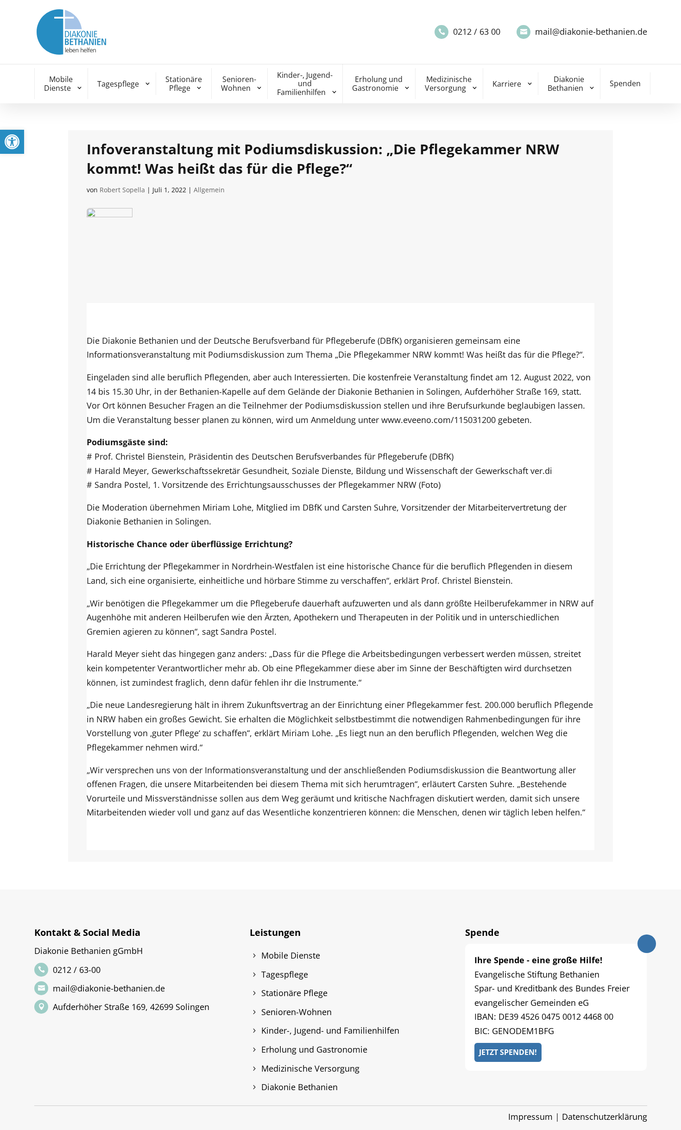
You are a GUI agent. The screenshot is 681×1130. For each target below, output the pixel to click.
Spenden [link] (625, 83)
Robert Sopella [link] (122, 189)
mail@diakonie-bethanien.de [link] (591, 31)
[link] (12, 142)
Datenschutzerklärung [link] (604, 1116)
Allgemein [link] (209, 189)
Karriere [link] (506, 84)
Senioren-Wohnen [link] (239, 83)
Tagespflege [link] (118, 84)
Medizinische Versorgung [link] (448, 83)
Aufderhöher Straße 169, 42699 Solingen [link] (131, 1006)
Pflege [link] (564, 354)
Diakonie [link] (119, 340)
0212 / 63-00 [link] (77, 969)
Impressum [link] (530, 1116)
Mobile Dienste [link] (58, 83)
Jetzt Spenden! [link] (508, 1052)
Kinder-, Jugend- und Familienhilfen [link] (305, 83)
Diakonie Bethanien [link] (566, 83)
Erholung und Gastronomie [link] (377, 83)
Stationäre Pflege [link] (183, 83)
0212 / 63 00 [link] (476, 31)
